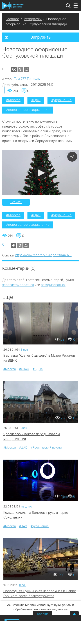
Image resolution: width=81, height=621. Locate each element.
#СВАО (24, 369)
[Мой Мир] (26, 69)
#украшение (61, 100)
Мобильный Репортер (13, 5)
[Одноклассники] (20, 69)
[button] (40, 173)
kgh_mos (26, 506)
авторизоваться (53, 285)
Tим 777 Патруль (27, 79)
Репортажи (33, 19)
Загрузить (40, 37)
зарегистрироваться (18, 285)
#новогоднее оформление (28, 109)
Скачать (16, 202)
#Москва (13, 100)
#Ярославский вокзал (46, 447)
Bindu (24, 349)
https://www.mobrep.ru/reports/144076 (43, 255)
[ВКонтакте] (14, 69)
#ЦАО (35, 100)
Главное (12, 19)
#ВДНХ (38, 369)
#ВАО (23, 526)
